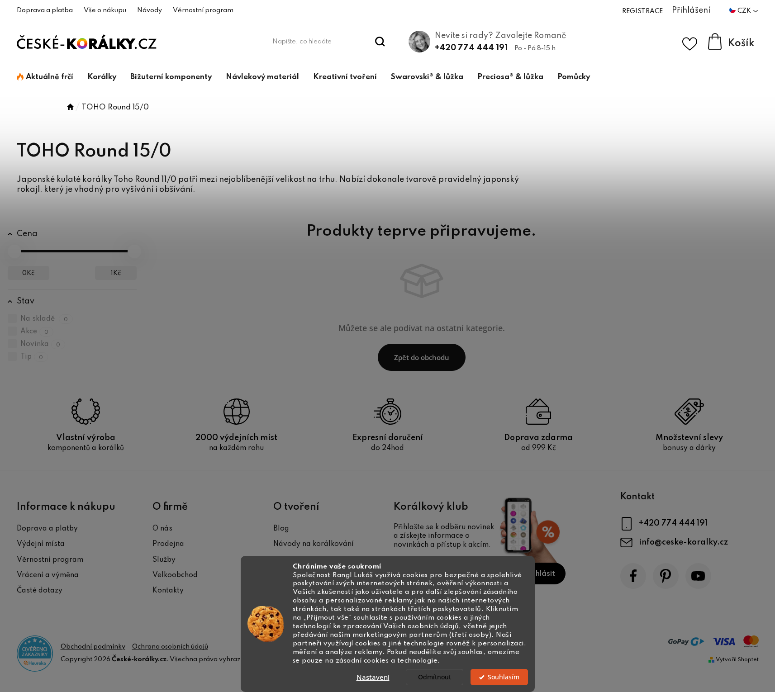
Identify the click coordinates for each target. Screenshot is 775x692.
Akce (34, 331)
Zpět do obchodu (421, 357)
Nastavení (373, 677)
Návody (149, 10)
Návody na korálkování (313, 544)
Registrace (642, 11)
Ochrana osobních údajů (170, 647)
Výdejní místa (41, 544)
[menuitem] (45, 77)
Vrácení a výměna (48, 575)
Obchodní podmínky (93, 647)
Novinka (40, 344)
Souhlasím (503, 677)
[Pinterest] (666, 576)
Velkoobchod (175, 575)
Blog (281, 528)
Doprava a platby (47, 528)
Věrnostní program (203, 10)
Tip (31, 356)
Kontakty (168, 590)
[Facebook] (633, 576)
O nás (162, 528)
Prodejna (168, 544)
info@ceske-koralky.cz (683, 542)
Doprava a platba (45, 10)
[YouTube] (698, 576)
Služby (164, 560)
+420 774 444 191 (471, 48)
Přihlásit (540, 574)
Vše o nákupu (105, 10)
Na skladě (44, 318)
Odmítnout (434, 677)
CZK (744, 11)
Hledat (380, 41)
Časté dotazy (39, 590)
